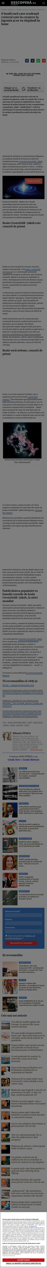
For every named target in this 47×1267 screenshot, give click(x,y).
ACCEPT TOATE (23, 1260)
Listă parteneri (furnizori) (9, 1255)
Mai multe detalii (33, 1226)
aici (15, 1235)
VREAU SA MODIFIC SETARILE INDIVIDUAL (23, 1263)
